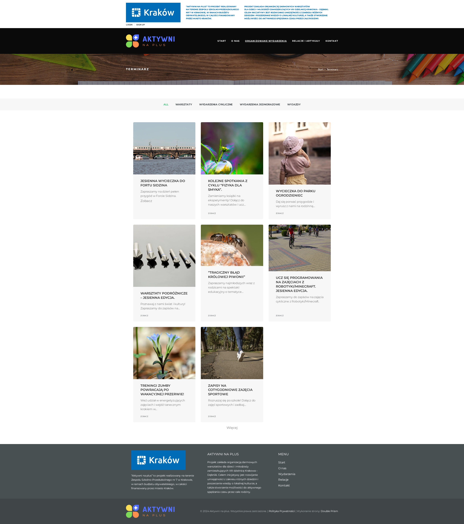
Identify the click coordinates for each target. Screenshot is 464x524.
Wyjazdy (294, 104)
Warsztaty (183, 104)
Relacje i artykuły (306, 41)
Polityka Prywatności (282, 511)
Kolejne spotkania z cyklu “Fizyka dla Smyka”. (227, 185)
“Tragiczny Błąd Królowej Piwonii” (226, 275)
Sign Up (140, 24)
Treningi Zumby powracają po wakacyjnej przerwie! (162, 390)
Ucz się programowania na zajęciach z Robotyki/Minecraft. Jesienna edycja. (299, 284)
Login (129, 24)
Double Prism (329, 511)
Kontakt (332, 41)
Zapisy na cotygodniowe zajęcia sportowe (230, 390)
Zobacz (212, 213)
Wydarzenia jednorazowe (260, 104)
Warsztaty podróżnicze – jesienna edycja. (164, 295)
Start (222, 41)
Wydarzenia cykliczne (216, 104)
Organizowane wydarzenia (266, 41)
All (165, 104)
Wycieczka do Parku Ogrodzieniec (295, 193)
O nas (235, 41)
